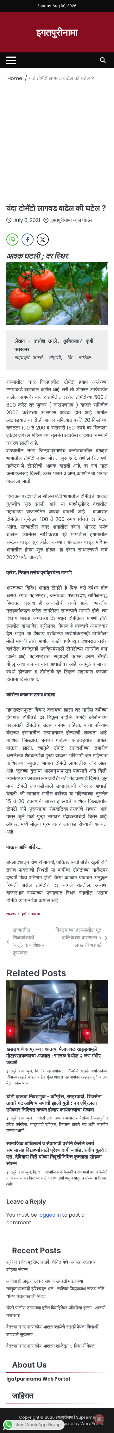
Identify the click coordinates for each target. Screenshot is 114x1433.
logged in (49, 1215)
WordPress (91, 1423)
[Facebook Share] (28, 239)
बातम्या (35, 914)
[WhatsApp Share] (12, 239)
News (11, 914)
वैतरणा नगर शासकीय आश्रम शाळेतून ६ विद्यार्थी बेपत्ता (51, 1345)
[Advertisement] (57, 142)
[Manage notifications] (99, 1419)
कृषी (24, 914)
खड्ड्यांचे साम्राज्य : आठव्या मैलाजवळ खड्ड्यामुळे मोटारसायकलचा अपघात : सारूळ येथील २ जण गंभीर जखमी (53, 1055)
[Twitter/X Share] (43, 239)
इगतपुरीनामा (57, 32)
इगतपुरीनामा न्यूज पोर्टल (71, 220)
